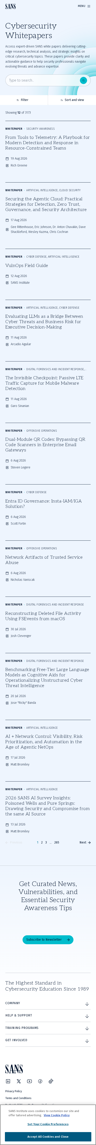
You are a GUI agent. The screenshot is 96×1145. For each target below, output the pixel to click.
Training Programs (22, 1028)
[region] (48, 1124)
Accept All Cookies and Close (48, 1136)
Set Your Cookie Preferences (48, 1124)
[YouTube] (29, 1081)
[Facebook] (40, 1081)
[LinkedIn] (8, 1081)
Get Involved (16, 1040)
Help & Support (18, 1015)
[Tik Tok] (51, 1081)
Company (12, 1003)
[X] (18, 1081)
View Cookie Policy (57, 1115)
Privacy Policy (13, 1091)
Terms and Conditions (18, 1098)
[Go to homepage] (10, 6)
